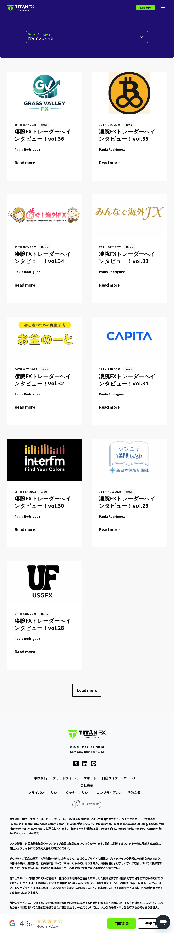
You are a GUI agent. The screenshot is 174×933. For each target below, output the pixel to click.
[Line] (93, 763)
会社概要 (86, 785)
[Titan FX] (20, 7)
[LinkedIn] (84, 763)
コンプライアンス (109, 792)
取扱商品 (40, 778)
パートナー (131, 778)
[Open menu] (163, 7)
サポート (90, 778)
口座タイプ (110, 778)
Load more (87, 690)
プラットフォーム (65, 778)
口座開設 (145, 8)
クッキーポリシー (78, 792)
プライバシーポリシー (44, 792)
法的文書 (134, 792)
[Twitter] (76, 763)
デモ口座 (152, 923)
